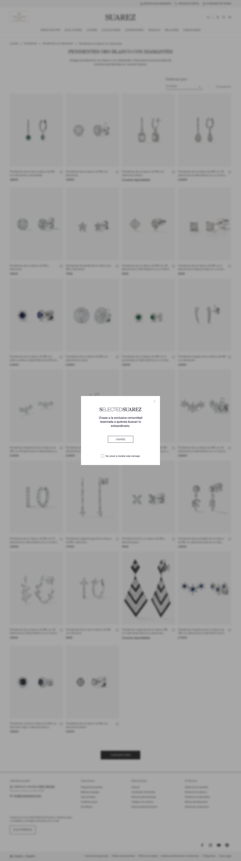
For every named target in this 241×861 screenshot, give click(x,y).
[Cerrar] (154, 401)
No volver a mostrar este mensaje (123, 455)
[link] (120, 439)
